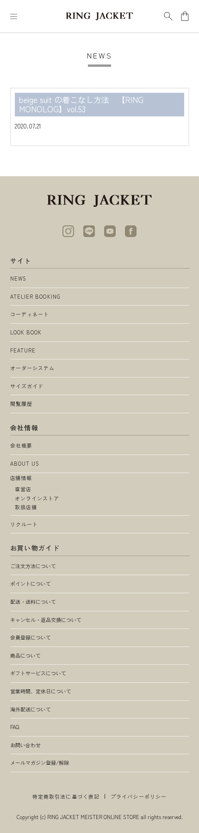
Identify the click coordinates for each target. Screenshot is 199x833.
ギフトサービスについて (38, 673)
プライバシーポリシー (139, 796)
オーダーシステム (32, 368)
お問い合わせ (25, 745)
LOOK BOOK (26, 332)
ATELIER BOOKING (35, 296)
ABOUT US (25, 463)
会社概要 (21, 445)
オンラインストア (37, 498)
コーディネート (30, 314)
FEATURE (23, 350)
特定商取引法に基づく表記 (66, 796)
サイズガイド (27, 386)
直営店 (23, 489)
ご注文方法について (33, 566)
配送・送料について (33, 601)
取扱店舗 (26, 507)
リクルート (24, 524)
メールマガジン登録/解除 (39, 762)
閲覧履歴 (21, 403)
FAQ (14, 726)
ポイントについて (30, 583)
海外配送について (30, 709)
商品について (25, 655)
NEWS (18, 278)
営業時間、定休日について (40, 691)
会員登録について (30, 637)
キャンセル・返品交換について (45, 619)
